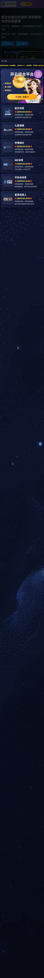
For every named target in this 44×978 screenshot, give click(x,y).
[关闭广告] (41, 61)
